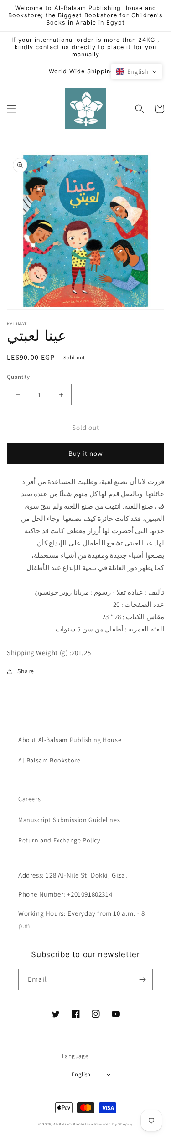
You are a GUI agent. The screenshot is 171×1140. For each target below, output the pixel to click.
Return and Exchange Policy (59, 840)
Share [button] (25, 671)
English (81, 1074)
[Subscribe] (142, 979)
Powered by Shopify (113, 1123)
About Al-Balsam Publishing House (69, 740)
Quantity (18, 377)
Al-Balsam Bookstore (49, 760)
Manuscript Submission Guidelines (69, 820)
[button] (11, 109)
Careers (29, 799)
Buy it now (85, 453)
